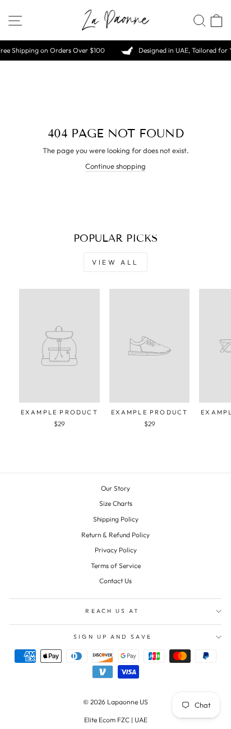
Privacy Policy (116, 550)
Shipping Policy (115, 519)
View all (115, 262)
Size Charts (115, 503)
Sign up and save (112, 636)
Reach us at (112, 611)
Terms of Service (116, 565)
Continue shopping (115, 166)
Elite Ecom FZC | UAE (115, 720)
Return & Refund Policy (115, 534)
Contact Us (115, 580)
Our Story (115, 488)
